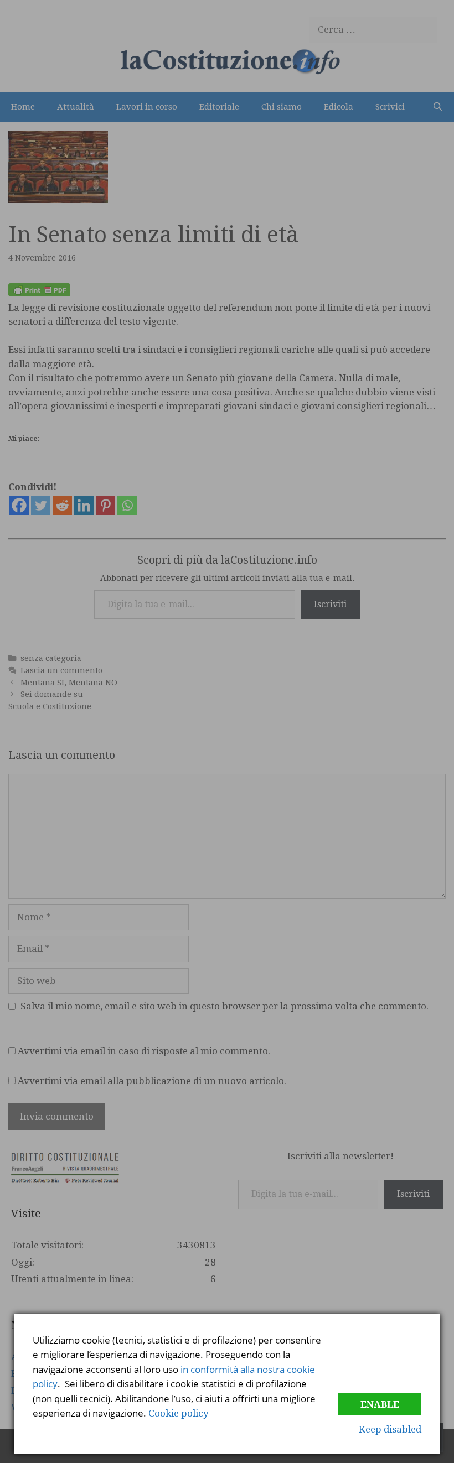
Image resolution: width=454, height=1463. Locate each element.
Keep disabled (390, 1429)
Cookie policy (178, 1413)
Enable (379, 1404)
